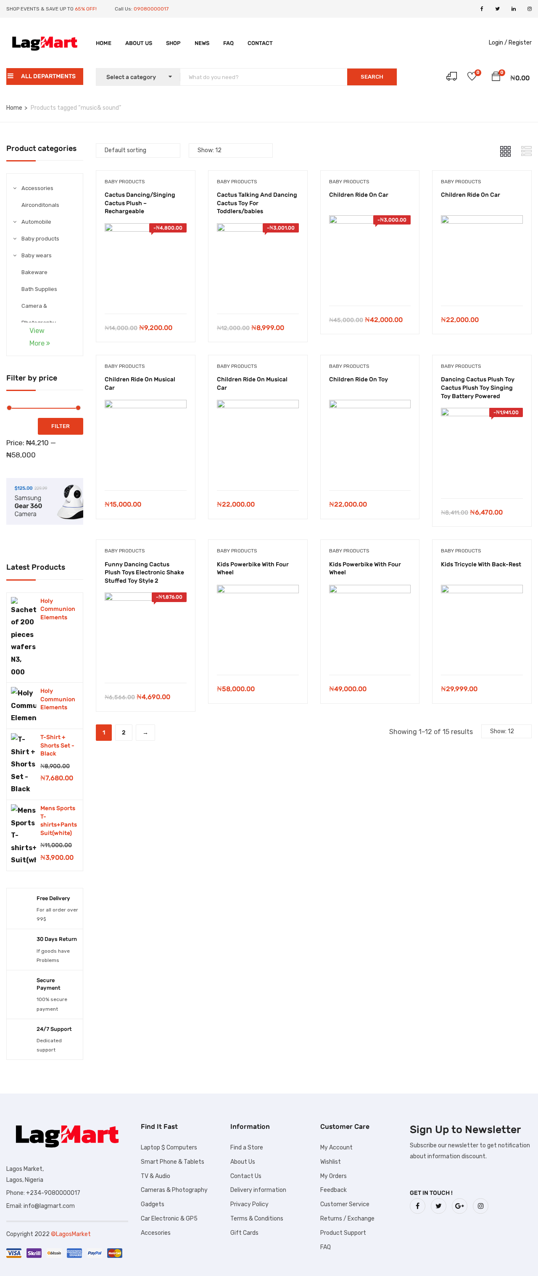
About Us (138, 43)
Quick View (145, 292)
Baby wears (36, 255)
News (202, 43)
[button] (496, 77)
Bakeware (34, 272)
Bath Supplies (39, 289)
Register (520, 42)
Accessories (37, 188)
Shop (173, 43)
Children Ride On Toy (358, 379)
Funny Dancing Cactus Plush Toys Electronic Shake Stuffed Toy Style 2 (144, 572)
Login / (498, 42)
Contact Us (245, 1176)
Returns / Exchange (347, 1218)
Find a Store (246, 1147)
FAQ (228, 43)
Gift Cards (244, 1232)
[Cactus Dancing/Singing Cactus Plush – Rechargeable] (146, 229)
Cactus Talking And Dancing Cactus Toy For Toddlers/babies (257, 203)
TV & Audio (155, 1176)
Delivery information (258, 1190)
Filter (60, 426)
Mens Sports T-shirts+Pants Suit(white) (58, 821)
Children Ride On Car (358, 194)
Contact (260, 43)
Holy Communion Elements (57, 609)
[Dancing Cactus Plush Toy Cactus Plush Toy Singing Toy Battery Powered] (482, 414)
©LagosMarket (71, 1234)
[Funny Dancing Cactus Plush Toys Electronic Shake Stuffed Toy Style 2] (146, 598)
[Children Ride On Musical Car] (146, 406)
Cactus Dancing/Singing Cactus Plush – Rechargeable (140, 203)
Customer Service (344, 1204)
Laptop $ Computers (169, 1147)
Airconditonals (40, 205)
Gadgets (152, 1204)
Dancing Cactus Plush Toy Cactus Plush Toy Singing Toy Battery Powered (477, 387)
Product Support (343, 1232)
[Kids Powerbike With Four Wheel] (258, 591)
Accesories (156, 1232)
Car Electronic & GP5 (169, 1218)
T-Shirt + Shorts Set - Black (57, 745)
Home (103, 43)
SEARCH (372, 77)
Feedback (333, 1190)
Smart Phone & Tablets (172, 1161)
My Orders (333, 1176)
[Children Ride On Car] (370, 221)
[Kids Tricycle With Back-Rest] (482, 591)
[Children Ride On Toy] (370, 406)
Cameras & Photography (174, 1190)
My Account (336, 1147)
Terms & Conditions (256, 1218)
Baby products (40, 238)
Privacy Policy (249, 1204)
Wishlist (330, 1161)
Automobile (36, 222)
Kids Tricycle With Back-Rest (481, 564)
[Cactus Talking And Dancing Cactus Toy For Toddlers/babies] (258, 229)
